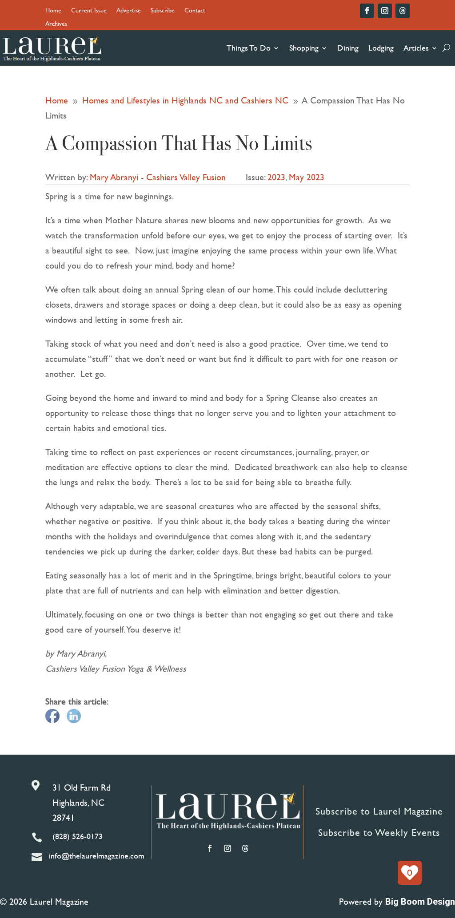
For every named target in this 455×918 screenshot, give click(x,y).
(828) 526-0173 (77, 836)
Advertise (128, 11)
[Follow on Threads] (402, 11)
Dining (348, 48)
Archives (56, 24)
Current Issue (89, 11)
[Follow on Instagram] (385, 11)
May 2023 (306, 176)
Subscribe (163, 11)
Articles (416, 48)
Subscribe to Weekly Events (379, 832)
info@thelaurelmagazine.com (96, 856)
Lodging (381, 48)
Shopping (304, 48)
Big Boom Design (420, 901)
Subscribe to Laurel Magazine (379, 811)
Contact (194, 11)
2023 (276, 176)
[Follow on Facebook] (367, 11)
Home (53, 11)
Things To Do (249, 48)
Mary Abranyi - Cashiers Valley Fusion (158, 176)
